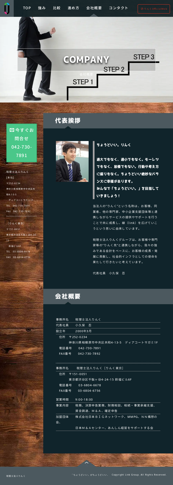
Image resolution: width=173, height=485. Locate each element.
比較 (57, 7)
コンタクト (118, 7)
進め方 (73, 7)
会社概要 (94, 7)
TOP (27, 7)
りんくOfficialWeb (155, 9)
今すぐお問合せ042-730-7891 (22, 143)
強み (42, 7)
